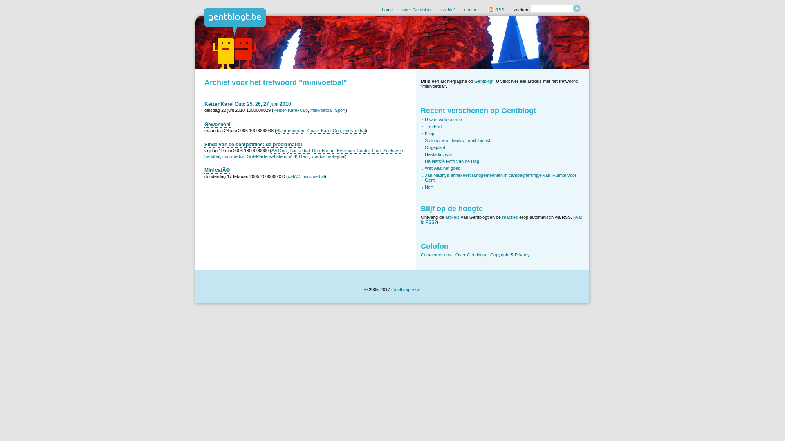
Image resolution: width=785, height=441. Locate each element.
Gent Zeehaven (387, 150)
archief (448, 9)
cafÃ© (294, 176)
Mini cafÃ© (217, 170)
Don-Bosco (323, 150)
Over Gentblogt (470, 254)
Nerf (429, 187)
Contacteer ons (436, 254)
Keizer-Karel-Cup (291, 110)
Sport (340, 110)
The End (433, 126)
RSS (499, 9)
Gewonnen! (217, 124)
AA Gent (279, 150)
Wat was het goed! (443, 168)
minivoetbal (321, 110)
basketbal (300, 150)
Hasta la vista (438, 154)
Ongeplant (435, 147)
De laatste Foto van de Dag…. (455, 161)
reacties (510, 217)
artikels (452, 217)
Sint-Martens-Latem (266, 156)
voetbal (318, 156)
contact (471, 9)
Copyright (499, 254)
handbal (212, 156)
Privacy (522, 254)
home (387, 9)
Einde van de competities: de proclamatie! (253, 144)
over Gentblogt (417, 9)
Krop (429, 133)
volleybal (336, 156)
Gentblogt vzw (405, 289)
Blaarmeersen (290, 130)
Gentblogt (483, 81)
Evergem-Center (353, 150)
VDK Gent (299, 156)
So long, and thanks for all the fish (458, 140)
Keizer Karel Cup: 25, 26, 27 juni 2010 (247, 104)
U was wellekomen (443, 119)
